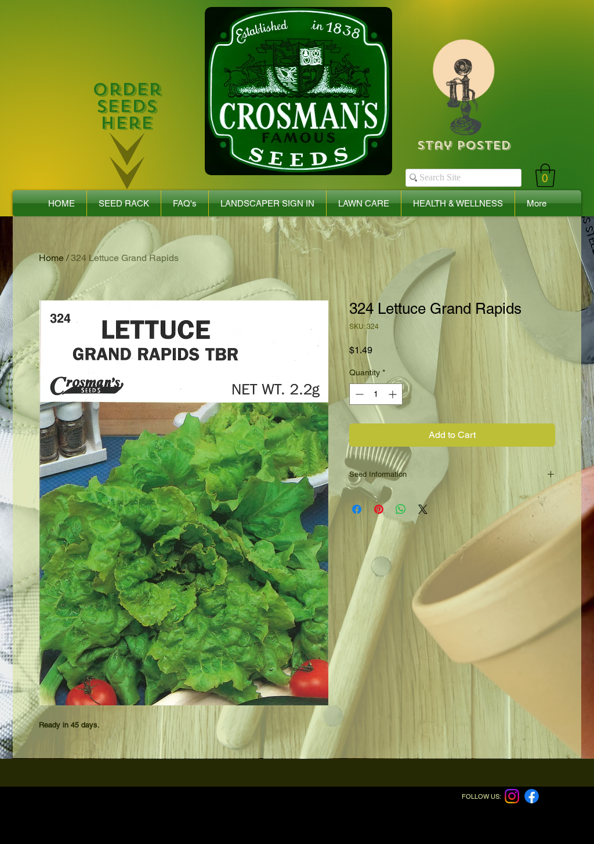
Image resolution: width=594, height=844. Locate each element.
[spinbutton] (375, 394)
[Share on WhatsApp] (401, 509)
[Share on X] (423, 509)
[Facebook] (531, 796)
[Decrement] (358, 394)
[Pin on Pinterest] (379, 509)
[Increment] (393, 394)
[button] (545, 175)
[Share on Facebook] (357, 509)
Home (51, 257)
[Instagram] (511, 796)
